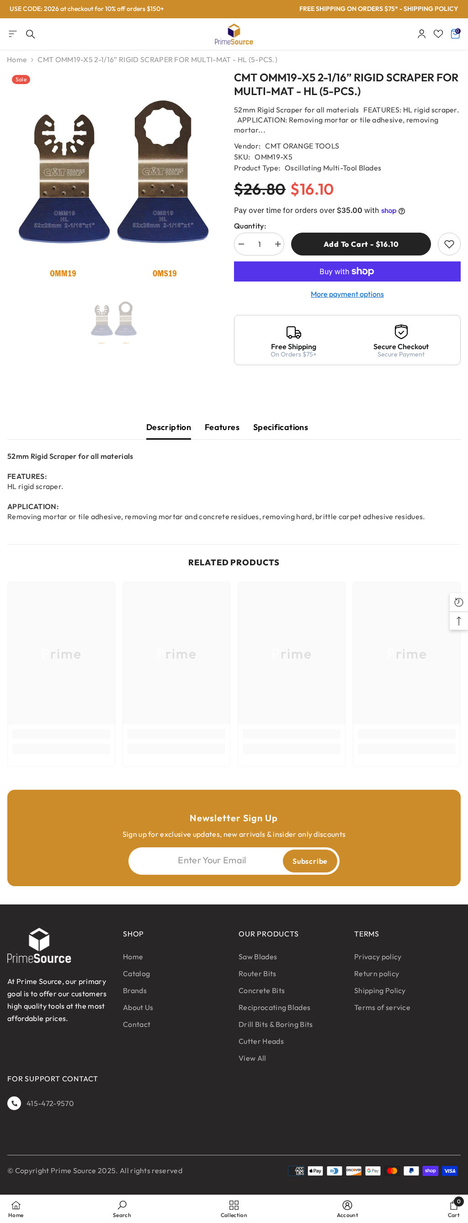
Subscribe (310, 861)
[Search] (30, 34)
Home (17, 59)
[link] (61, 734)
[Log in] (422, 34)
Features (222, 427)
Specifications (280, 427)
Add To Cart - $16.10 (361, 244)
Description (168, 427)
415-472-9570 (50, 1103)
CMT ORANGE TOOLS (302, 145)
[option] (113, 178)
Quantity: (250, 225)
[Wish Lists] (438, 33)
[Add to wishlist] (449, 244)
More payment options (347, 293)
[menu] (12, 33)
